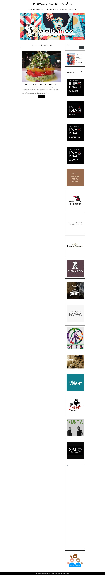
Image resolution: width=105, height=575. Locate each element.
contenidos (31, 9)
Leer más (41, 96)
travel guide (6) (56, 9)
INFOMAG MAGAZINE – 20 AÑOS (52, 3)
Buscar (68, 44)
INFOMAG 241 (79, 62)
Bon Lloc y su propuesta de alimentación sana (41, 84)
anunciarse (64, 9)
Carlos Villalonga (49, 87)
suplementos (39, 9)
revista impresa (47, 9)
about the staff (72, 9)
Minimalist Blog (58, 573)
